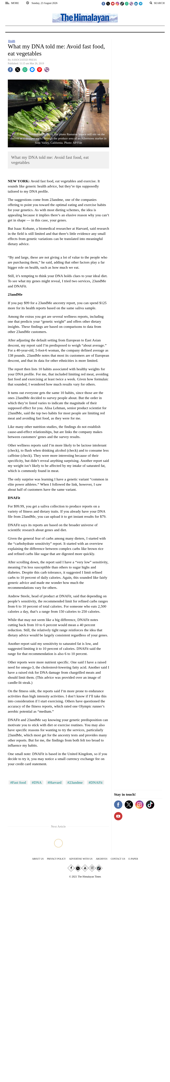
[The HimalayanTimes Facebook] (103, 3)
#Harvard (54, 782)
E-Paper (133, 859)
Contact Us (118, 859)
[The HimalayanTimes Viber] (131, 3)
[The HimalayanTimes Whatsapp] (126, 3)
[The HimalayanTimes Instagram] (117, 3)
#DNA (37, 782)
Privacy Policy (56, 859)
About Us (38, 859)
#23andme (75, 782)
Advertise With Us (80, 859)
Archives (101, 859)
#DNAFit (95, 782)
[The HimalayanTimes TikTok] (122, 3)
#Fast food (18, 782)
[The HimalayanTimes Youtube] (113, 3)
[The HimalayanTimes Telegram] (140, 3)
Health (11, 40)
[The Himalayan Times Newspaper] (85, 17)
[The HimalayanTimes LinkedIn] (136, 3)
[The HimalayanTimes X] (108, 3)
